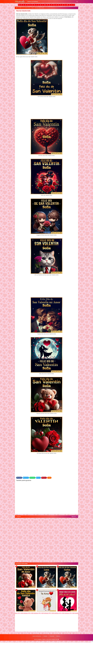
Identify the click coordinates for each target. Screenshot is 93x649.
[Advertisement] (46, 107)
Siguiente (74, 516)
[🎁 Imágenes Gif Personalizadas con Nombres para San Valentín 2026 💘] (26, 577)
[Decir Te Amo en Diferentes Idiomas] (46, 600)
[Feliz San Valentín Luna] (46, 577)
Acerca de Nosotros (37, 636)
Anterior (19, 516)
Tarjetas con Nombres (32, 1)
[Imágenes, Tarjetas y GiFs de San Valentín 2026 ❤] (20, 1)
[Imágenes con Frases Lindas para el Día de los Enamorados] (67, 600)
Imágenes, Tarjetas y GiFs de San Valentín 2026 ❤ (48, 639)
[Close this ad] (92, 641)
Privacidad (52, 636)
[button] (19, 5)
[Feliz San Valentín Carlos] (67, 577)
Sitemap (58, 636)
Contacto (45, 636)
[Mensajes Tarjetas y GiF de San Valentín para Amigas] (26, 600)
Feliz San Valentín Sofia (23, 11)
